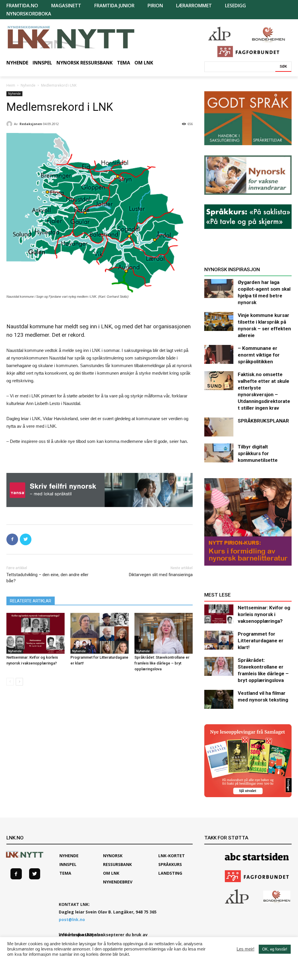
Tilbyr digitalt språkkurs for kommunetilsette (258, 453)
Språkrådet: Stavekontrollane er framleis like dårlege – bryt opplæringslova (161, 663)
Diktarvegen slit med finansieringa (161, 574)
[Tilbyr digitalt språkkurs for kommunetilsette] (218, 452)
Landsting (170, 873)
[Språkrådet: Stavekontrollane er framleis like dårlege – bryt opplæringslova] (163, 633)
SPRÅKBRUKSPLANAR (263, 421)
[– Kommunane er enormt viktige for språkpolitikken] (218, 354)
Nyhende (28, 85)
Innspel (68, 864)
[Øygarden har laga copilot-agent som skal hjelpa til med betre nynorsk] (218, 288)
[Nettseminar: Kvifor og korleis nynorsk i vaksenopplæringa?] (35, 633)
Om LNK (111, 873)
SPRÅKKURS (170, 864)
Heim (10, 85)
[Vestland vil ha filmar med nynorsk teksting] (218, 699)
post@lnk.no (72, 919)
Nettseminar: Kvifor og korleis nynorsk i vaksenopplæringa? (264, 614)
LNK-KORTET (171, 855)
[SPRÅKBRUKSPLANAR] (218, 427)
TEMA (65, 873)
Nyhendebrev (117, 882)
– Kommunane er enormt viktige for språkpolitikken (259, 354)
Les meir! (245, 949)
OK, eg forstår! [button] (274, 949)
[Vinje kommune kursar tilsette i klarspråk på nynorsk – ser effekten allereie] (218, 321)
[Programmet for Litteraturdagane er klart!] (99, 633)
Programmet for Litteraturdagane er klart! (260, 640)
